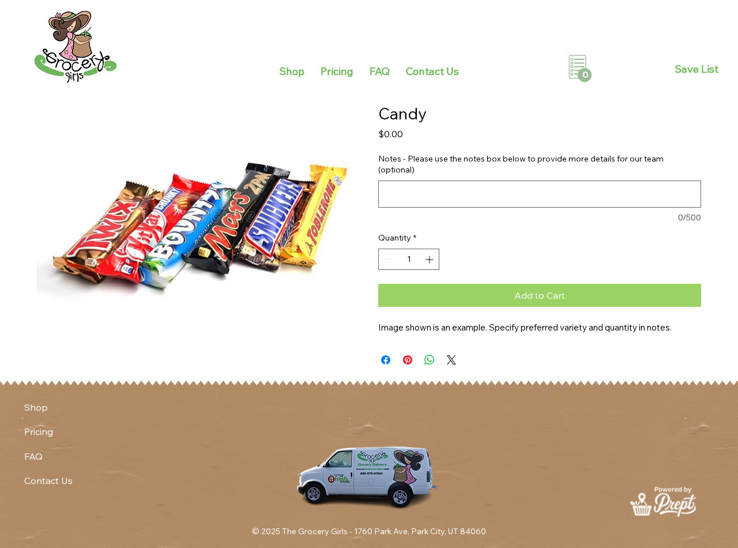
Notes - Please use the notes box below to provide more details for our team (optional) (521, 164)
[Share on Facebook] (386, 360)
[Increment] (430, 259)
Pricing (38, 431)
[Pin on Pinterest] (408, 360)
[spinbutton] (408, 259)
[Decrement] (387, 259)
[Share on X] (451, 360)
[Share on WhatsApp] (429, 360)
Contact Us (48, 480)
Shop (36, 407)
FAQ (33, 456)
